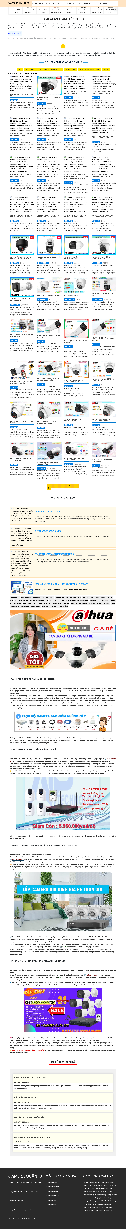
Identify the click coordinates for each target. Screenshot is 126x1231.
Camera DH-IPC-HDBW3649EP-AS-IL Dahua (103, 460)
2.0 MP (81, 70)
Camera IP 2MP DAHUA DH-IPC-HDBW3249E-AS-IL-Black (75, 135)
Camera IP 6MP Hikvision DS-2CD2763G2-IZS (31, 600)
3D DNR (38, 70)
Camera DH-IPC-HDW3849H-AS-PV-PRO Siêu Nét (103, 380)
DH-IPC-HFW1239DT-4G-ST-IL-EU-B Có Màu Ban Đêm (48, 379)
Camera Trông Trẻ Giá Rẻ (48, 531)
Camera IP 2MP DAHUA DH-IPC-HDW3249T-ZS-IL (48, 98)
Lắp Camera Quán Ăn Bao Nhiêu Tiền (32, 1137)
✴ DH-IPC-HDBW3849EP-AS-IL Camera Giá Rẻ (48, 463)
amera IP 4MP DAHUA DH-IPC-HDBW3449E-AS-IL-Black (21, 258)
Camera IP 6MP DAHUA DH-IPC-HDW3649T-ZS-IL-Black (48, 175)
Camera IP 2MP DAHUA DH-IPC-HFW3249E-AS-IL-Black (21, 175)
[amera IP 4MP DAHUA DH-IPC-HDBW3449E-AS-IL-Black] (22, 245)
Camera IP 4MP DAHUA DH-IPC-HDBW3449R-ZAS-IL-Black (103, 216)
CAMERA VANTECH (52, 1196)
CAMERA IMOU (51, 1200)
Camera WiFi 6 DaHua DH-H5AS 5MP (21, 95)
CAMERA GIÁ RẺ (37, 4)
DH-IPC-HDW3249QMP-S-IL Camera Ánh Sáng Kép (102, 420)
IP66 (32, 70)
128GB (27, 70)
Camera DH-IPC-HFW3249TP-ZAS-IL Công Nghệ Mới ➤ (21, 382)
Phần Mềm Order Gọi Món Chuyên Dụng (54, 554)
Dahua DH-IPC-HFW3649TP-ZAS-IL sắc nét (76, 341)
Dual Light (68, 70)
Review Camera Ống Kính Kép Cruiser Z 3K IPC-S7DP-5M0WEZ (46, 603)
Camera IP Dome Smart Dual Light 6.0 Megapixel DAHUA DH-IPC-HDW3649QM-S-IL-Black (76, 176)
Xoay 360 (106, 70)
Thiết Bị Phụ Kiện (89, 4)
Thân (74, 70)
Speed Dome (89, 70)
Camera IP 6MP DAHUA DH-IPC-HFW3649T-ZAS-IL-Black (21, 135)
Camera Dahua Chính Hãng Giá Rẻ (22, 73)
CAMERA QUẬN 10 (18, 2)
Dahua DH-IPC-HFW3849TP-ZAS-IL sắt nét (49, 336)
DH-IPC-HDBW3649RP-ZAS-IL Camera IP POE (75, 459)
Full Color (46, 70)
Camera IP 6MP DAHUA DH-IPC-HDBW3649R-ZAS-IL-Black (75, 216)
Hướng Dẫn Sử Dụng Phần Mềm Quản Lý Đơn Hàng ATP (61, 584)
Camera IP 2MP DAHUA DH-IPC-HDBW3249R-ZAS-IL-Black (48, 135)
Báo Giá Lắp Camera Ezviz (27, 1097)
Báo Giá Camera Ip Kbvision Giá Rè (55, 606)
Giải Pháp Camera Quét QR (48, 511)
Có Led (20, 70)
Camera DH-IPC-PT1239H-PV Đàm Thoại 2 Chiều (102, 258)
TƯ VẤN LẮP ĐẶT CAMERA (54, 4)
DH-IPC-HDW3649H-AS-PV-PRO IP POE (21, 422)
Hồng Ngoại (55, 70)
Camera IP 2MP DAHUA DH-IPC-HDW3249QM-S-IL (75, 93)
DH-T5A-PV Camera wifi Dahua (48, 295)
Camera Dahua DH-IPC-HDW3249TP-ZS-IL (73, 420)
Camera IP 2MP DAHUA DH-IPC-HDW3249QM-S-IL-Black (103, 175)
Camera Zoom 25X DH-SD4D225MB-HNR (72, 258)
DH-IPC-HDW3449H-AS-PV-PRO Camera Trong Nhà (49, 423)
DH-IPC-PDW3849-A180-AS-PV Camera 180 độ (21, 336)
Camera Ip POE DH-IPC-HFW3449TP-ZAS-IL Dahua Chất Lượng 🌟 (103, 338)
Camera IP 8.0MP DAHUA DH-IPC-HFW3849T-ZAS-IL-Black (103, 93)
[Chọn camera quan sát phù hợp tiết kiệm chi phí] (116, 9)
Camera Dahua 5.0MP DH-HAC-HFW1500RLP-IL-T (21, 300)
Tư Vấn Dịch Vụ (103, 4)
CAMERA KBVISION (52, 1191)
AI (61, 70)
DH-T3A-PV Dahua (71, 295)
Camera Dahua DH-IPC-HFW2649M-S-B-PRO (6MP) (69, 600)
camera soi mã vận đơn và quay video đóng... (71, 589)
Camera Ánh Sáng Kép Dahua (63, 19)
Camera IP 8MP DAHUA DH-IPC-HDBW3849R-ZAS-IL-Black (21, 216)
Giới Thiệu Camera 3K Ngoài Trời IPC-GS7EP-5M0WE (90, 603)
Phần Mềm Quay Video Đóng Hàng (30, 1078)
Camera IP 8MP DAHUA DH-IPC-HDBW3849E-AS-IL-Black (48, 216)
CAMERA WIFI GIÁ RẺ (73, 4)
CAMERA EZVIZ (51, 1205)
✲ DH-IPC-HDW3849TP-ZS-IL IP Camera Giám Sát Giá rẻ (75, 381)
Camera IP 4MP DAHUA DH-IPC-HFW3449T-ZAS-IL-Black (103, 137)
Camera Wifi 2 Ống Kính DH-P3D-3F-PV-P (49, 258)
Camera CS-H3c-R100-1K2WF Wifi (68, 597)
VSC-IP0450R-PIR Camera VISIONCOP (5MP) (37, 597)
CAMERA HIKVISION (52, 1187)
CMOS (98, 70)
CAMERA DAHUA (51, 1182)
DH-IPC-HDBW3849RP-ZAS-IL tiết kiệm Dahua (20, 460)
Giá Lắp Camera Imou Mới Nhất (29, 1117)
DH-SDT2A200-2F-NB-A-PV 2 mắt (102, 294)
